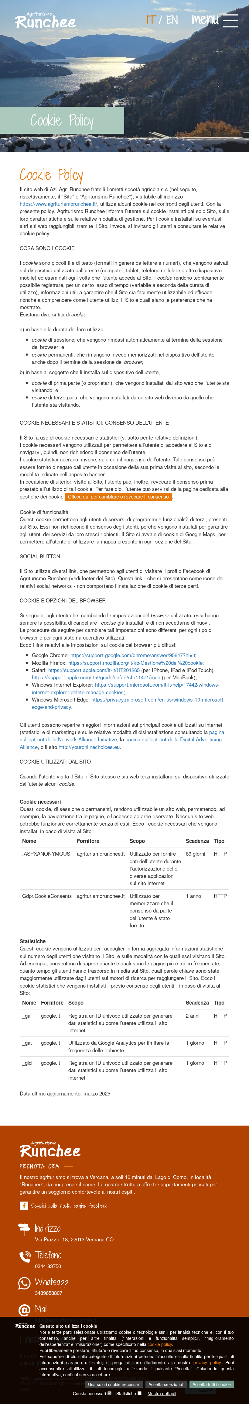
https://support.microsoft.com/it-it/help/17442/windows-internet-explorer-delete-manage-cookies (126, 688)
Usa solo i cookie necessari (114, 1384)
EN (172, 19)
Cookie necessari (89, 1393)
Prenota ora (39, 1166)
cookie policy (160, 1344)
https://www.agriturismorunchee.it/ (58, 203)
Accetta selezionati (166, 1384)
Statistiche (126, 1393)
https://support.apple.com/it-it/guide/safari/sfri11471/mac (96, 677)
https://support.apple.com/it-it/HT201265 (94, 670)
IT (151, 19)
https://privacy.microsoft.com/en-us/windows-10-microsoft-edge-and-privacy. (128, 702)
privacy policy (207, 1362)
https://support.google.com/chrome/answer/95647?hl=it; (133, 655)
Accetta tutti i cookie (212, 1384)
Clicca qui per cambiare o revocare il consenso (118, 496)
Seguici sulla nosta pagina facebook (69, 1205)
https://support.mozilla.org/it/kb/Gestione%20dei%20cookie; (136, 662)
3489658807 (48, 1292)
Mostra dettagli (162, 1393)
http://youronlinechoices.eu (89, 746)
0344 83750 (48, 1266)
